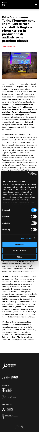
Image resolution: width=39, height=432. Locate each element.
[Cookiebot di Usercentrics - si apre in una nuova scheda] (28, 173)
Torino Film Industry (5, 4)
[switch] (34, 216)
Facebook (17, 427)
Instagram (22, 427)
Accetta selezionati (19, 251)
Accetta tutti (19, 244)
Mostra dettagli (26, 238)
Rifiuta (19, 257)
